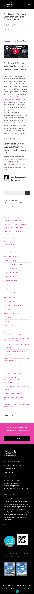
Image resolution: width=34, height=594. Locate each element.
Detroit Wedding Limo (11, 272)
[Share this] (5, 29)
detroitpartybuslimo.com (12, 480)
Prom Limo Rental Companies (13, 305)
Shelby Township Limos (11, 313)
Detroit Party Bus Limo (14, 334)
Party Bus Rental (9, 301)
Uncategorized (8, 321)
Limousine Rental (9, 293)
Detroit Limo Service (10, 268)
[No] (32, 588)
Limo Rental (7, 285)
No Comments (18, 25)
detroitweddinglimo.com (12, 486)
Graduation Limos (9, 277)
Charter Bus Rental (10, 260)
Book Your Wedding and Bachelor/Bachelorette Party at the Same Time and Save (16, 380)
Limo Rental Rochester (11, 289)
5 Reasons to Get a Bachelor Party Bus (15, 365)
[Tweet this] (8, 29)
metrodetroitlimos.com (11, 483)
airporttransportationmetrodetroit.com (16, 488)
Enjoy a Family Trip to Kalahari (13, 238)
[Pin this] (12, 29)
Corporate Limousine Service (13, 264)
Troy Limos (7, 317)
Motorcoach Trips (9, 297)
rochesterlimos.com (15, 164)
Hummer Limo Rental (10, 281)
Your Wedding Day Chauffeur (13, 393)
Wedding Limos (9, 325)
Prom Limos (7, 309)
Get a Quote (17, 438)
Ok (17, 591)
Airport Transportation (11, 256)
